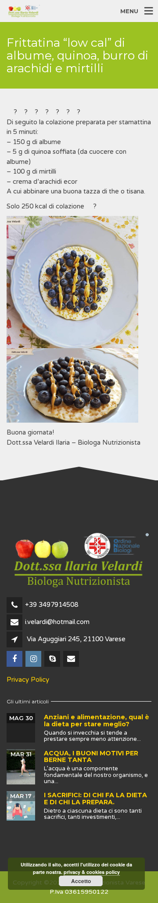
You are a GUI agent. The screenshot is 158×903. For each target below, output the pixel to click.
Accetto (81, 881)
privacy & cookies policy (92, 872)
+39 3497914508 (51, 605)
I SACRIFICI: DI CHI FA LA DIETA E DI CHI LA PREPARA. (95, 798)
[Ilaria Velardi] (52, 659)
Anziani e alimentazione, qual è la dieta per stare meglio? (96, 720)
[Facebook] (15, 659)
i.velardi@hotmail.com (57, 622)
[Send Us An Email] (71, 659)
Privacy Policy (28, 680)
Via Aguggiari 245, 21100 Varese (76, 639)
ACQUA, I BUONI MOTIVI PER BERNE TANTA (91, 756)
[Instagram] (34, 659)
